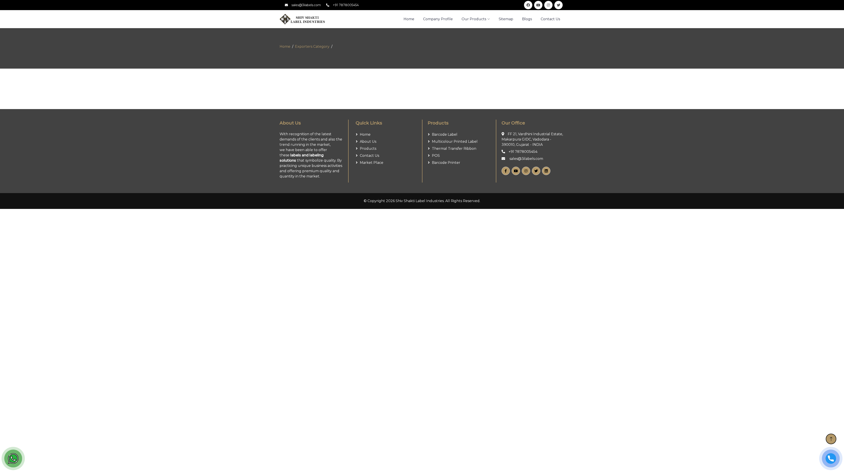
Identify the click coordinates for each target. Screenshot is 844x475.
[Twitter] (536, 171)
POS (436, 155)
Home (285, 46)
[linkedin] (546, 171)
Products (368, 148)
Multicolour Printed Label (455, 141)
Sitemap (506, 19)
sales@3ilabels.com (306, 5)
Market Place (371, 163)
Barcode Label (444, 134)
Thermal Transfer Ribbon (454, 148)
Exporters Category (312, 46)
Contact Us (550, 19)
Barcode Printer (446, 163)
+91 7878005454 (346, 5)
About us (368, 141)
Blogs (527, 19)
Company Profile (438, 19)
